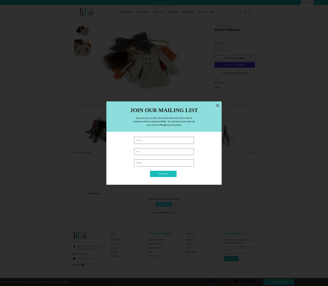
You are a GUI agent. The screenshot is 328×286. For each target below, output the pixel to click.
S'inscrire (163, 174)
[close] (217, 105)
